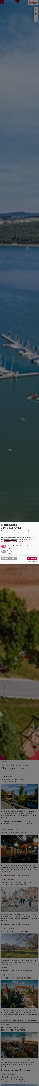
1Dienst (10, 548)
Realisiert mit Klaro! (32, 561)
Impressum (21, 541)
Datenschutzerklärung (10, 541)
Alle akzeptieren (32, 558)
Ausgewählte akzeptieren (9, 558)
